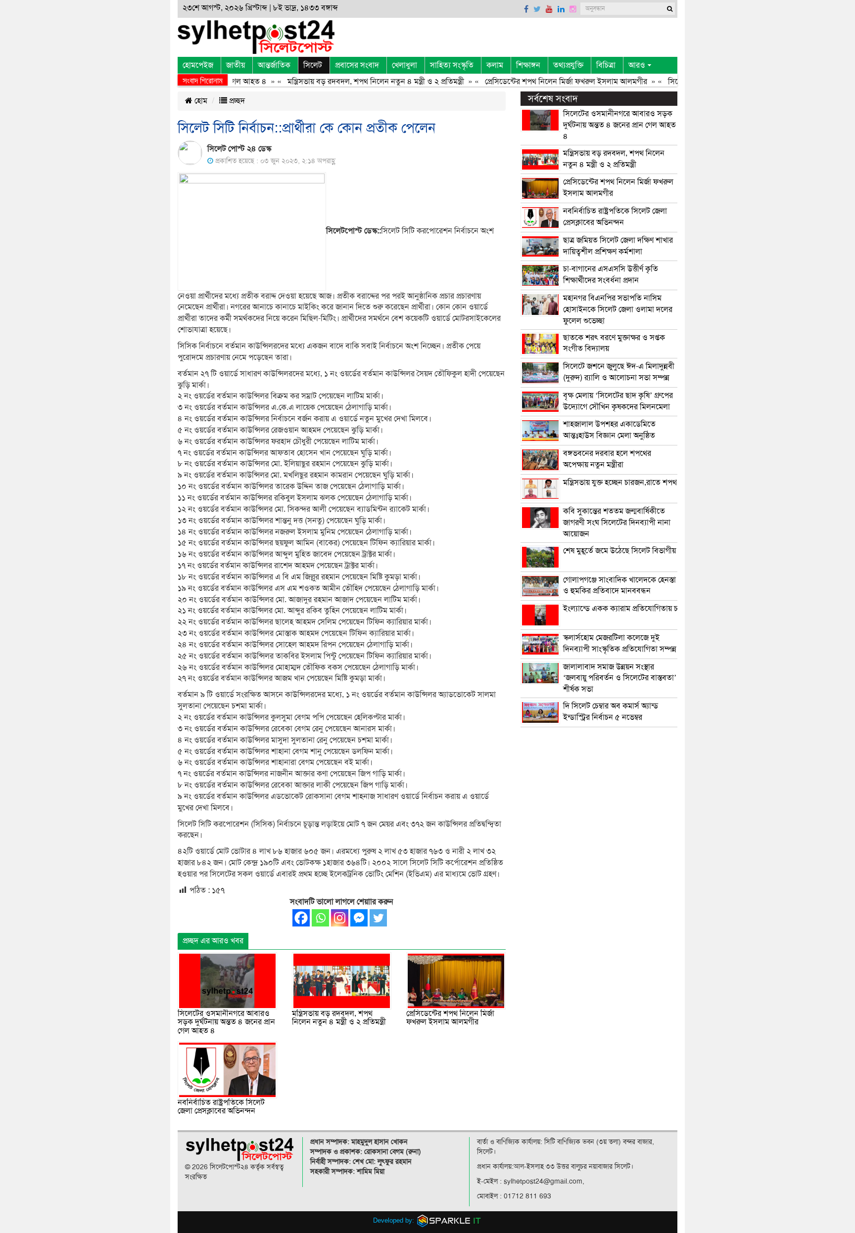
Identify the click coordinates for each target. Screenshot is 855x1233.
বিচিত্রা (606, 65)
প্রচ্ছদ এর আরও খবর (213, 941)
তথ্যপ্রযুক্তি (568, 65)
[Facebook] (301, 917)
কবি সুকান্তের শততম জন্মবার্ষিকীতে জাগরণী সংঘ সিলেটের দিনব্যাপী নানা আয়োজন (616, 522)
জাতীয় (235, 65)
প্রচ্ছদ (236, 101)
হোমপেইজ (198, 65)
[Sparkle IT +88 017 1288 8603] (449, 1220)
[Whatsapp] (320, 917)
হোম (199, 101)
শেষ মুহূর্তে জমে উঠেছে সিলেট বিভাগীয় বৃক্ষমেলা (633, 551)
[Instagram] (339, 917)
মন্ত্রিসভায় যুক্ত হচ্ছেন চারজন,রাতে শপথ (620, 482)
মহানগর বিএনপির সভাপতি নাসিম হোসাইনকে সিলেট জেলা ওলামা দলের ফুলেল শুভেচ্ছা (617, 309)
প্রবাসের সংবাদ (357, 65)
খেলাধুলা (404, 65)
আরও (636, 65)
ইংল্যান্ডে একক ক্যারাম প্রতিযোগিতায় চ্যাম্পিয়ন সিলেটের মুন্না (652, 609)
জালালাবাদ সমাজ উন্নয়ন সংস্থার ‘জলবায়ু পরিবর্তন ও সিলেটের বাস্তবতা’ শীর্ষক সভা (619, 678)
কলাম (494, 65)
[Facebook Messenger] (359, 917)
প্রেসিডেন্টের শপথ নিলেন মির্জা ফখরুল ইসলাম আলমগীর (546, 82)
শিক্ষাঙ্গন (528, 65)
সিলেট (312, 65)
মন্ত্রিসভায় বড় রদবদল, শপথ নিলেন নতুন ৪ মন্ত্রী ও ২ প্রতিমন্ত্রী (355, 82)
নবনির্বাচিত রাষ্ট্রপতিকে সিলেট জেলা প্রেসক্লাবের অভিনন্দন (221, 1107)
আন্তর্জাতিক (274, 65)
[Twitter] (378, 917)
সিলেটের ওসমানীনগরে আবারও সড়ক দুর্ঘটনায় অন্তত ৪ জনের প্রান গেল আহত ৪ (226, 1022)
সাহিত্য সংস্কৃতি (452, 65)
